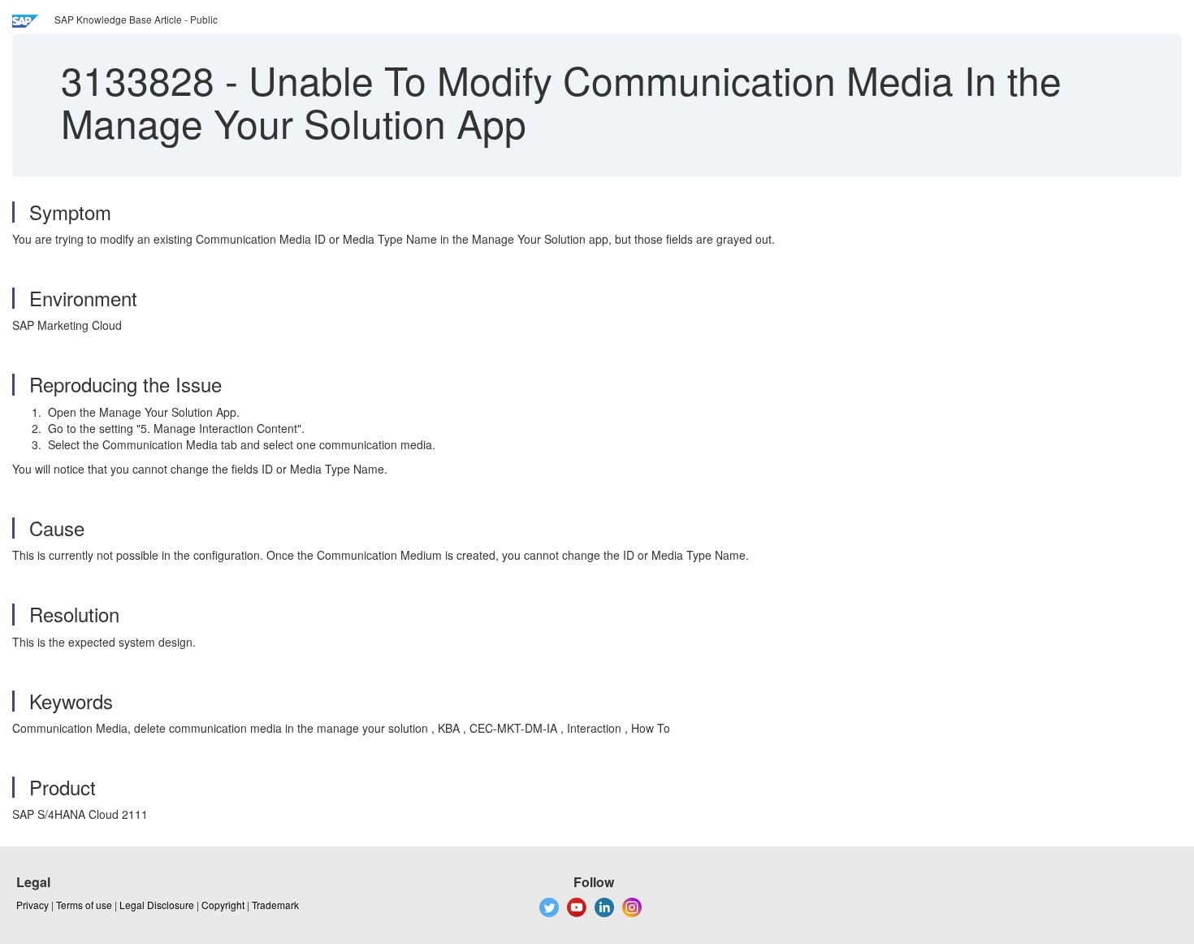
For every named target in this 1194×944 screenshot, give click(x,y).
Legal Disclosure (156, 905)
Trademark (275, 905)
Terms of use (84, 905)
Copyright (222, 905)
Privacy (32, 905)
